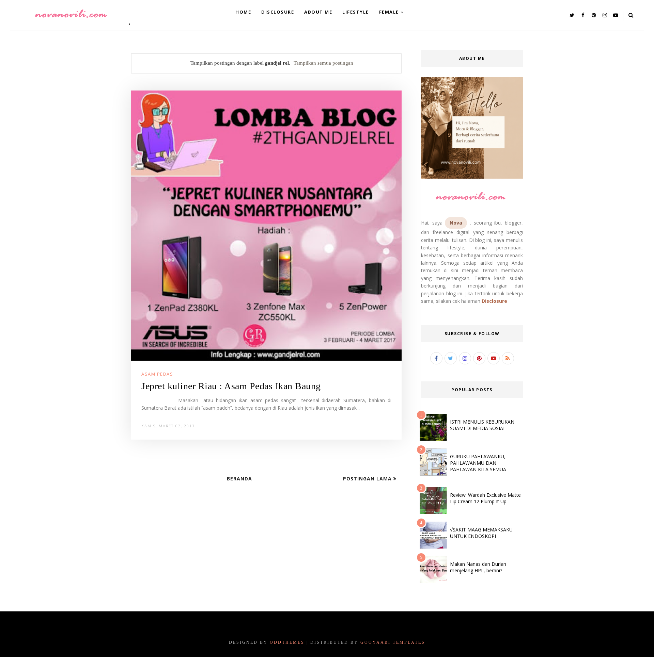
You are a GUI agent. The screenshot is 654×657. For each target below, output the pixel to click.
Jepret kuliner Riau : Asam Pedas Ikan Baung (231, 386)
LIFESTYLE (355, 12)
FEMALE (389, 12)
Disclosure (494, 301)
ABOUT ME (318, 12)
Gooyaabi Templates (392, 642)
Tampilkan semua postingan (323, 63)
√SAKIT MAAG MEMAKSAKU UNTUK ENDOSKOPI (481, 532)
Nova (456, 222)
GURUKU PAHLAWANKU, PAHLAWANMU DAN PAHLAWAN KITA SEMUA (478, 463)
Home (243, 12)
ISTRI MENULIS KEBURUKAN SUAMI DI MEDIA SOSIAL (482, 424)
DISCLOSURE (277, 12)
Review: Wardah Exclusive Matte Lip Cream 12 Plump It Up (485, 498)
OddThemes (287, 642)
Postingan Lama (368, 478)
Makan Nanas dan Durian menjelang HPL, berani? (478, 567)
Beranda (239, 478)
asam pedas (157, 374)
